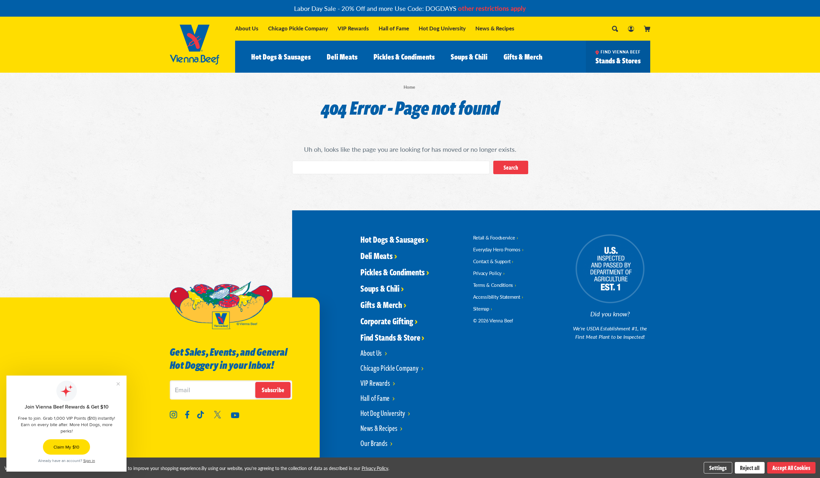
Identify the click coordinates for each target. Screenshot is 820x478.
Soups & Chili (469, 57)
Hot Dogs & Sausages (281, 57)
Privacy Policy (487, 273)
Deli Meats (342, 57)
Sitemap (481, 308)
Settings (718, 468)
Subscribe (273, 389)
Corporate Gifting (386, 320)
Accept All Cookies (791, 468)
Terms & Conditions (493, 284)
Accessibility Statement (496, 296)
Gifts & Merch (523, 57)
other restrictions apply (492, 8)
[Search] (615, 29)
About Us (246, 28)
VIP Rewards (353, 28)
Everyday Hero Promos (497, 249)
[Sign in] (631, 29)
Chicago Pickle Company (298, 28)
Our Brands (374, 443)
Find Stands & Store (390, 337)
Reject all (749, 468)
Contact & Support (492, 261)
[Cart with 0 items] (647, 29)
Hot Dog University (442, 28)
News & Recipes (494, 28)
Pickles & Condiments (404, 57)
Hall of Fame (394, 28)
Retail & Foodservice (494, 237)
